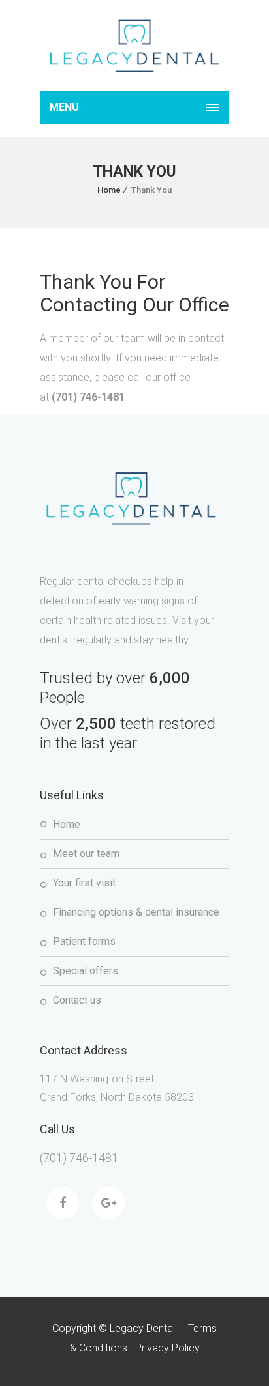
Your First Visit (84, 883)
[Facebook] (62, 1203)
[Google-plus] (108, 1203)
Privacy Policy (167, 1348)
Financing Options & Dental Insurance (136, 912)
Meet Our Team (86, 853)
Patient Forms (84, 941)
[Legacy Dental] (134, 45)
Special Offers (85, 971)
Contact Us (77, 1000)
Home (109, 190)
